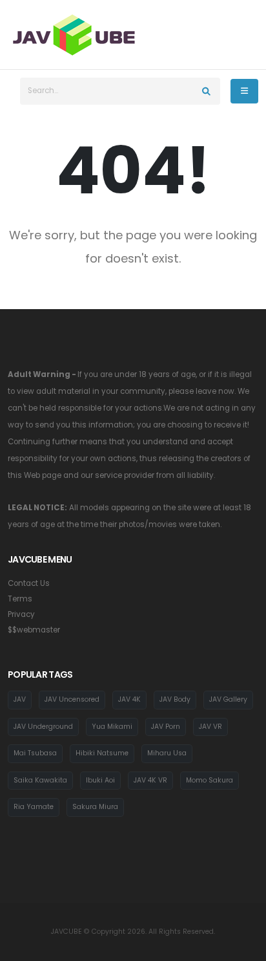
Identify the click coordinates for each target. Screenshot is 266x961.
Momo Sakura (209, 780)
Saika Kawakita (40, 780)
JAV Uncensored (72, 699)
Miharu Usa (167, 753)
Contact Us (29, 583)
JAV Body (174, 699)
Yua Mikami (112, 726)
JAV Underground (43, 726)
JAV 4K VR (150, 780)
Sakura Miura (95, 807)
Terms (20, 599)
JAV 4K (129, 699)
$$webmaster (34, 630)
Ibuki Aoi (100, 780)
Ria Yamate (34, 807)
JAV (20, 699)
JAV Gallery (228, 699)
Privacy (21, 614)
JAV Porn (165, 726)
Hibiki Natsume (102, 753)
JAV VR (210, 726)
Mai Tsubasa (35, 753)
